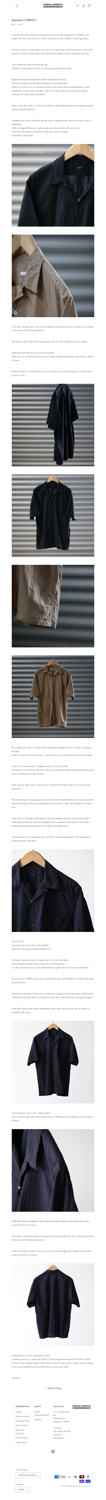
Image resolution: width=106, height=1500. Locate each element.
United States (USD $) (27, 1475)
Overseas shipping (20, 1431)
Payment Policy (22, 1416)
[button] (17, 6)
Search (19, 1412)
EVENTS (38, 1419)
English (21, 1489)
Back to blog (54, 1388)
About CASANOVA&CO (42, 1413)
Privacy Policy (22, 1438)
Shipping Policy (23, 1421)
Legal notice (21, 1442)
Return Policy (22, 1425)
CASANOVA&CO (71, 1486)
